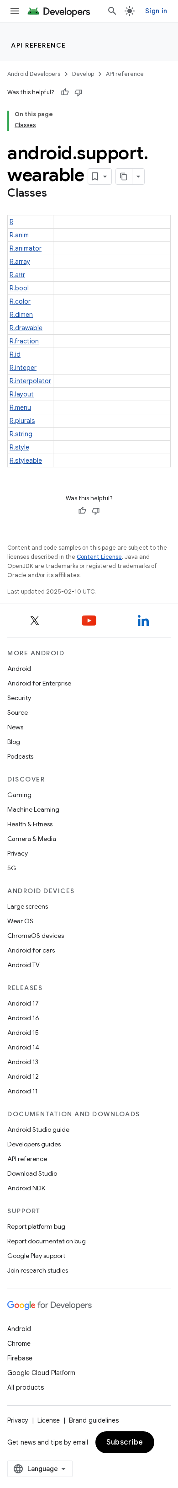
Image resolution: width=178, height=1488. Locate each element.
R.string (21, 434)
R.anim (19, 235)
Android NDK (26, 1188)
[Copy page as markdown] (124, 176)
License (48, 1420)
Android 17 (23, 1003)
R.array (20, 261)
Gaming (19, 795)
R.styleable (26, 460)
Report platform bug (36, 1226)
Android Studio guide (38, 1129)
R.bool (19, 288)
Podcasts (20, 756)
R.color (20, 301)
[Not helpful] (78, 92)
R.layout (22, 394)
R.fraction (24, 341)
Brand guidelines (94, 1420)
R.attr (17, 275)
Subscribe (124, 1442)
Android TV (23, 965)
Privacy (17, 853)
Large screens (27, 906)
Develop (83, 74)
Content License (99, 557)
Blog (13, 742)
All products (25, 1387)
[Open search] (112, 10)
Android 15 (23, 1032)
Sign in (156, 11)
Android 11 (22, 1091)
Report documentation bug (46, 1241)
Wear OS (20, 921)
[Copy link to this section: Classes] (56, 193)
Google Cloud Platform (41, 1373)
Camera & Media (31, 839)
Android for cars (31, 950)
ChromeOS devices (35, 935)
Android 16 (23, 1018)
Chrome (19, 1343)
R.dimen (21, 314)
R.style (19, 447)
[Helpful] (65, 92)
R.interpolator (30, 381)
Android (19, 668)
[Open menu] (14, 11)
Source (17, 712)
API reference (38, 45)
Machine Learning (33, 809)
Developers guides (34, 1144)
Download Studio (32, 1173)
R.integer (23, 368)
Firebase (19, 1358)
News (15, 727)
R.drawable (26, 328)
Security (19, 698)
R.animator (26, 248)
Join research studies (37, 1270)
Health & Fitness (29, 824)
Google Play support (36, 1256)
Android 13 (22, 1062)
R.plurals (22, 421)
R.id (15, 354)
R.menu (20, 407)
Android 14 (23, 1047)
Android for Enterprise (39, 683)
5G (11, 868)
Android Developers (33, 74)
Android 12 (23, 1076)
